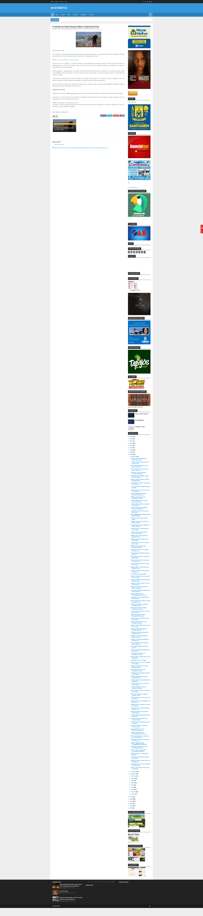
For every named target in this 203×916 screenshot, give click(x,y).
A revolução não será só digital (138, 660)
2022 (131, 445)
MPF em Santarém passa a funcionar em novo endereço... (140, 736)
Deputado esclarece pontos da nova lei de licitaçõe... (140, 705)
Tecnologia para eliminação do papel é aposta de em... (140, 673)
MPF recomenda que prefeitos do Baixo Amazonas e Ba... (140, 601)
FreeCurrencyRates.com (133, 187)
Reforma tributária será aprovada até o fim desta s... (140, 701)
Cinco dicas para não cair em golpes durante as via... (140, 550)
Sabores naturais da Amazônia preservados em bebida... (138, 750)
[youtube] (151, 2)
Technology (83, 14)
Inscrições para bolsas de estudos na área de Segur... (140, 683)
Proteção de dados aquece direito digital (139, 518)
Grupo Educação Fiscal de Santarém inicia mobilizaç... (140, 643)
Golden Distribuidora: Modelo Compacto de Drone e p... (138, 615)
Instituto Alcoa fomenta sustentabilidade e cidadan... (138, 594)
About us (61, 1)
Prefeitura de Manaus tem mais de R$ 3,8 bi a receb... (140, 576)
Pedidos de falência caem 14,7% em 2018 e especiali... (140, 522)
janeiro (133, 794)
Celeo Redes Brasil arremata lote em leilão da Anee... (140, 597)
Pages (68, 14)
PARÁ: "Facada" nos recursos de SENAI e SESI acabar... (140, 663)
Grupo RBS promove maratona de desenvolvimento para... (139, 747)
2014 (131, 803)
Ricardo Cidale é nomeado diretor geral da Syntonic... (140, 657)
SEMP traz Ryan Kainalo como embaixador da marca (138, 497)
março (132, 789)
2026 (131, 436)
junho (132, 783)
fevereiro (133, 791)
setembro (133, 776)
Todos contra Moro (64, 891)
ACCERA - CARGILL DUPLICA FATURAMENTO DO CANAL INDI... (139, 743)
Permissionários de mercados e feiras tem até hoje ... (140, 618)
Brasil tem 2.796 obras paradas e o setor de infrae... (139, 726)
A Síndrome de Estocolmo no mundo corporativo (140, 757)
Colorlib (58, 906)
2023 (131, 443)
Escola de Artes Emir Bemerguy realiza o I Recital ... (140, 722)
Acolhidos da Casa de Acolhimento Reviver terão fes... (139, 636)
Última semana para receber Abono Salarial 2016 (139, 539)
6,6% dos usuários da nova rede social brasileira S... (140, 698)
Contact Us (57, 1)
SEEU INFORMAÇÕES (139, 420)
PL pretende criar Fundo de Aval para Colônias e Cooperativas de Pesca (63, 128)
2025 (131, 438)
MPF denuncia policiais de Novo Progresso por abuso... (138, 608)
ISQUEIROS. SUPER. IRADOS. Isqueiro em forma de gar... (140, 476)
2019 (131, 452)
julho (132, 780)
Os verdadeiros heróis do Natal (138, 574)
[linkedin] (147, 2)
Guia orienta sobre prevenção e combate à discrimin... (138, 473)
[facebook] (143, 2)
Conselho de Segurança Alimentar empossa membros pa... (139, 508)
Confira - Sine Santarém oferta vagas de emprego (140, 768)
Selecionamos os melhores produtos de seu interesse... (141, 483)
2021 (131, 447)
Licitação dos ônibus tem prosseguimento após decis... (139, 733)
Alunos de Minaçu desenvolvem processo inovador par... (138, 494)
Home (57, 14)
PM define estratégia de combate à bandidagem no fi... (139, 604)
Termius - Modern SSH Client (141, 414)
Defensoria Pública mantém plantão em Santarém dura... (140, 580)
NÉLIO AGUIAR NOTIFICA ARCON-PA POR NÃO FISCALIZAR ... (140, 515)
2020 (131, 450)
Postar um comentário (59, 144)
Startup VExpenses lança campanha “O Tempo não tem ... (140, 525)
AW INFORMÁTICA (59, 8)
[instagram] (145, 2)
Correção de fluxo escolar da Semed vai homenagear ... (140, 680)
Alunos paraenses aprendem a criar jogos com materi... (139, 466)
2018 (131, 454)
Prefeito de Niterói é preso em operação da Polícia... (138, 687)
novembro (133, 771)
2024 (131, 441)
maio (132, 785)
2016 (131, 799)
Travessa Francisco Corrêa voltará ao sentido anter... (140, 462)
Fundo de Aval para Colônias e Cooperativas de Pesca (89, 29)
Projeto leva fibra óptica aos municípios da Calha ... (138, 653)
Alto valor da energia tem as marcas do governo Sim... (140, 611)
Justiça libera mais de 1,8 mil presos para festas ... (140, 511)
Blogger (112, 881)
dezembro (133, 456)
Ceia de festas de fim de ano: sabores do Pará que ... (140, 564)
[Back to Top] (150, 906)
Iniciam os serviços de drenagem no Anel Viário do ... (140, 639)
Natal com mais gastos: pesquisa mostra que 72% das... (139, 532)
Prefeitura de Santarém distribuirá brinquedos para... (139, 632)
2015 (131, 801)
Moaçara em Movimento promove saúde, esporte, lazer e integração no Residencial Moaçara (71, 885)
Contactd (75, 14)
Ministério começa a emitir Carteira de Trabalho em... (140, 761)
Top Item (66, 1)
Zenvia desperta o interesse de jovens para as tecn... (140, 543)
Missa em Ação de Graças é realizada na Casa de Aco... (140, 690)
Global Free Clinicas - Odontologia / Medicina (140, 754)
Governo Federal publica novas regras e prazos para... (140, 625)
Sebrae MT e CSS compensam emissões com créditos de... (140, 590)
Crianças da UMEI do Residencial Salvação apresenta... (139, 629)
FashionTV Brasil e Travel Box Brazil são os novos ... (140, 529)
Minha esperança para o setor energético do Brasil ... (138, 670)
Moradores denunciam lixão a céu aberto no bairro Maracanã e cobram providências (71, 898)
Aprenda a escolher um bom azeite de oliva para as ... (140, 571)
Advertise (52, 1)
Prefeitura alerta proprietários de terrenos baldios (139, 719)
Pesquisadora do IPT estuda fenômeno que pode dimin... (140, 764)
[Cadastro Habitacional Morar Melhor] (139, 48)
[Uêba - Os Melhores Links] (133, 95)
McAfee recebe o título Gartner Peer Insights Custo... (140, 567)
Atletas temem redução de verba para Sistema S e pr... (140, 560)
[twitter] (149, 2)
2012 (131, 808)
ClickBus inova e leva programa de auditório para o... (139, 536)
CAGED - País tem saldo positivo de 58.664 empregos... (139, 587)
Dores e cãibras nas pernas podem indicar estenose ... (139, 469)
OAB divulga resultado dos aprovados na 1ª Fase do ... (140, 740)
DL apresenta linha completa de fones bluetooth (140, 553)
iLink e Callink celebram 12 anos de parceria (139, 646)
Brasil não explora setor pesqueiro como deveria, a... (139, 712)
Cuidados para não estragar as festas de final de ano (140, 583)
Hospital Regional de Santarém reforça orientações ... (140, 715)
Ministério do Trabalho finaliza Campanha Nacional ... (138, 546)
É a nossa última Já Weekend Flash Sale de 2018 (140, 487)
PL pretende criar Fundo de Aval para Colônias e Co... (140, 708)
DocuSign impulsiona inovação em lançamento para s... (139, 677)
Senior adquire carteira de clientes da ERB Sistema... (140, 557)
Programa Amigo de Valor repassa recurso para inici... (139, 501)
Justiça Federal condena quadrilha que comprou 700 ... (140, 650)
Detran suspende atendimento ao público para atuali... (139, 459)
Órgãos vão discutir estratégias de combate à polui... (139, 694)
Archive (63, 14)
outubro (133, 774)
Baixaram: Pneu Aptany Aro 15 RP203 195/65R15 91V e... (140, 480)
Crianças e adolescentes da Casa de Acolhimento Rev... (139, 666)
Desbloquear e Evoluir (140, 426)
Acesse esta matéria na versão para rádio (68, 59)
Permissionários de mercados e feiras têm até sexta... (140, 490)
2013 (131, 806)
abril (132, 787)
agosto (133, 778)
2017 (131, 797)
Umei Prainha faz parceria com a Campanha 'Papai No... (139, 622)
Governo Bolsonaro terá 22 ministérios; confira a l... (137, 729)
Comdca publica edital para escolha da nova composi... (140, 504)
